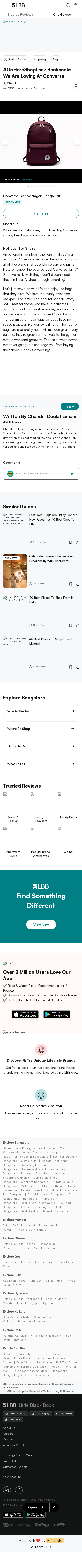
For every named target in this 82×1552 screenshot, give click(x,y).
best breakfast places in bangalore (44, 1211)
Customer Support (15, 1466)
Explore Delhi (12, 1330)
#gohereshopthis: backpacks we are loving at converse (40, 1391)
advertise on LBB (14, 1445)
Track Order (10, 1461)
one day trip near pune (46, 1280)
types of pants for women (35, 1375)
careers (8, 1433)
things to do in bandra (30, 1229)
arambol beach (44, 1262)
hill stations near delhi (46, 1335)
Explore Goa (12, 1256)
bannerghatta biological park (22, 1148)
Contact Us (10, 1439)
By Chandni (10, 83)
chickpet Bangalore (34, 1181)
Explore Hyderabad (16, 1293)
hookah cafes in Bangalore (39, 1190)
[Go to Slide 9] (51, 186)
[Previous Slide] (5, 142)
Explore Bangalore (16, 1142)
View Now (41, 925)
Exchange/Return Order (18, 1455)
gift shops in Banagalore (31, 1156)
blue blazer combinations (34, 1358)
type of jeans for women (34, 1362)
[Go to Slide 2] (31, 186)
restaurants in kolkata (32, 1321)
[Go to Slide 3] (34, 186)
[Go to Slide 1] (28, 186)
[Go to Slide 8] (48, 186)
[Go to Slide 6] (42, 186)
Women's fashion (38, 1383)
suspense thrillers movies (20, 1354)
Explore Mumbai (14, 1220)
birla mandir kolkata (16, 1317)
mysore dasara (32, 1152)
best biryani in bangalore (38, 1202)
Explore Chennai (14, 1238)
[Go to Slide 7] (45, 186)
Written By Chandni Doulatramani (39, 416)
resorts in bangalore (35, 1173)
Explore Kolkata (14, 1311)
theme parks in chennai (39, 1248)
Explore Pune (12, 1275)
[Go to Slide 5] (39, 186)
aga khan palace (14, 1280)
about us (9, 1427)
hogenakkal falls (32, 1169)
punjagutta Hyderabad (43, 1303)
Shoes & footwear (63, 1383)
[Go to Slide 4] (37, 186)
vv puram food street (35, 1186)
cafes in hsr (29, 1160)
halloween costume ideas (30, 1370)
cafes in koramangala (36, 1207)
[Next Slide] (77, 142)
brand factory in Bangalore (46, 1194)
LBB (5, 1383)
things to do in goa (16, 1262)
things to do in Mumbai (19, 1225)
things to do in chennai (19, 1243)
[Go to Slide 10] (53, 186)
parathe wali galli (15, 1335)
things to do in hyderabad (21, 1298)
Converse (26, 179)
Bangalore (18, 1383)
